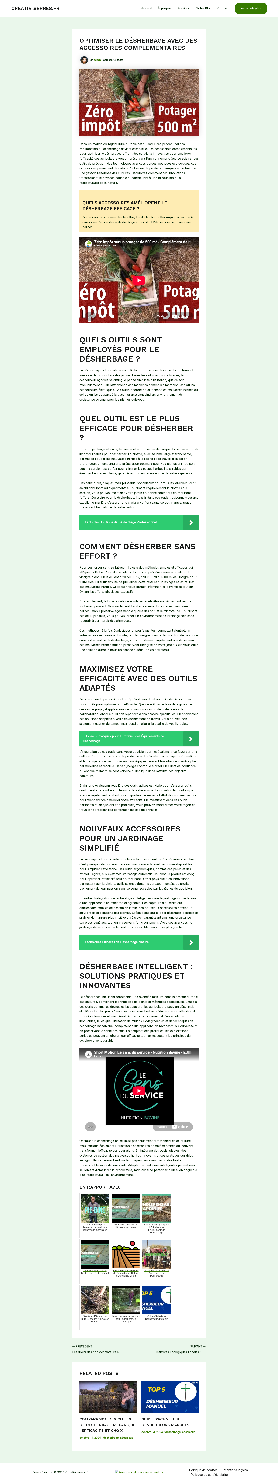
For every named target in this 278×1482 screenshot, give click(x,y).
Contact (223, 8)
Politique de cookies (203, 1470)
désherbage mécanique (118, 1437)
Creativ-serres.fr (35, 8)
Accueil (146, 8)
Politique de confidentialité (209, 1475)
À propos (164, 8)
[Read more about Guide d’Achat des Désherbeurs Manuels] (170, 1397)
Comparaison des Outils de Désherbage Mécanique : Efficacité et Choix (107, 1425)
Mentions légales (236, 1470)
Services (183, 8)
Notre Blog (203, 8)
